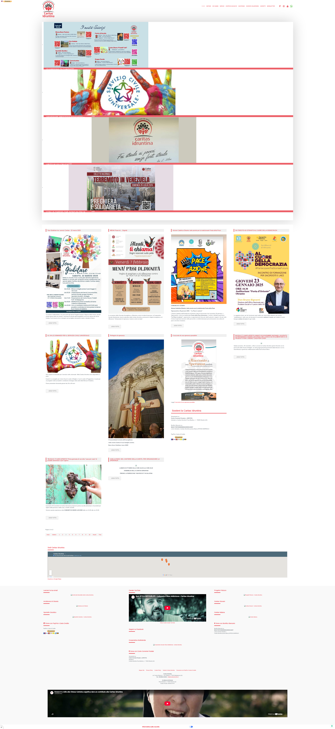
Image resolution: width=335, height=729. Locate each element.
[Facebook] (280, 6)
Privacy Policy (149, 670)
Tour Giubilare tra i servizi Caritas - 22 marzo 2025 (64, 230)
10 (89, 534)
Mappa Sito (141, 670)
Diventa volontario (252, 6)
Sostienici (241, 6)
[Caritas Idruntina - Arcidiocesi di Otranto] (48, 8)
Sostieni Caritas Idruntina (169, 670)
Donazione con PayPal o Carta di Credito (186, 670)
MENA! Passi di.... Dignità (118, 230)
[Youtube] (287, 6)
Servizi (222, 6)
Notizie (208, 6)
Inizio (48, 534)
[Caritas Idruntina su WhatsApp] (291, 6)
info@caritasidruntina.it (173, 677)
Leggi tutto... (52, 323)
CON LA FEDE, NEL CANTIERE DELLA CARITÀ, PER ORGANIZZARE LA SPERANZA (135, 459)
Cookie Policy (158, 670)
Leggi (72, 68)
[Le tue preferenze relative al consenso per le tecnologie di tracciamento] (332, 726)
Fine (100, 534)
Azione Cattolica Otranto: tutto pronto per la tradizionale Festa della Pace (197, 230)
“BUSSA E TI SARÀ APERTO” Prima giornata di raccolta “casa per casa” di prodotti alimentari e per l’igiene (72, 459)
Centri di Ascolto (231, 6)
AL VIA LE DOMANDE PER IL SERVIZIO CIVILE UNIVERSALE (68, 335)
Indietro (54, 534)
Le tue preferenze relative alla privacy (175, 727)
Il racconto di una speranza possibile (185, 335)
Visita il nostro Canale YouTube (167, 622)
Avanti (94, 534)
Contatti (263, 6)
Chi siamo (215, 6)
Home (203, 6)
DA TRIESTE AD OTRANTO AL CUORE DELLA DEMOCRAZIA (256, 230)
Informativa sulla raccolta (150, 727)
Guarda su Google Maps (54, 579)
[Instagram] (283, 6)
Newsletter (271, 6)
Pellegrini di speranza (117, 335)
